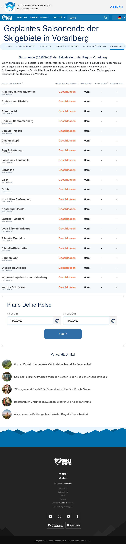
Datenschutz (63, 492)
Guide (8, 46)
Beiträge (59, 17)
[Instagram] (68, 516)
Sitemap (63, 499)
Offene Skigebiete (67, 46)
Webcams (45, 46)
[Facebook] (77, 516)
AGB (63, 495)
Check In (12, 313)
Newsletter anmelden (63, 483)
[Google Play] (55, 525)
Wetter (22, 17)
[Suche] (105, 17)
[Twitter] (59, 516)
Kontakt (63, 473)
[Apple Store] (73, 525)
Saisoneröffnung (94, 46)
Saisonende (117, 46)
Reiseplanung (39, 17)
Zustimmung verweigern (63, 506)
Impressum (63, 488)
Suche (63, 334)
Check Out (69, 313)
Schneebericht (26, 46)
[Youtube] (50, 516)
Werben (63, 478)
